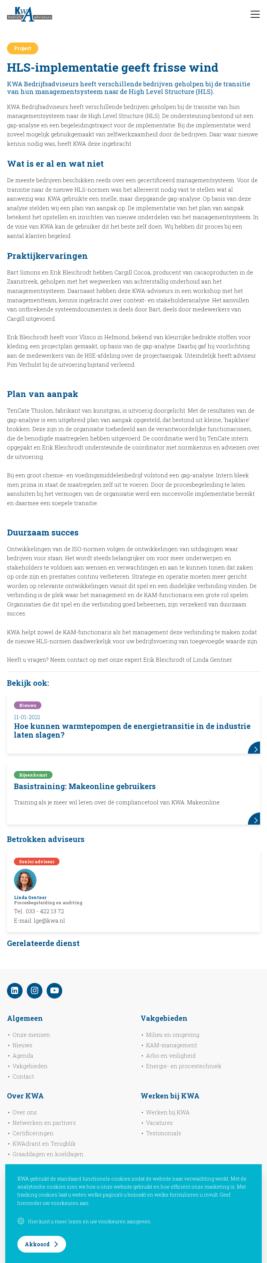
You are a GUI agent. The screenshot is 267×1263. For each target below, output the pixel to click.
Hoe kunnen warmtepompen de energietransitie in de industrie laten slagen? (132, 730)
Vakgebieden (30, 1066)
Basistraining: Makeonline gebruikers (85, 786)
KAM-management (171, 1045)
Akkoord (37, 1244)
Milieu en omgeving (172, 1034)
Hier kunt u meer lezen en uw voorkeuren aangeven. (90, 1221)
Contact (23, 1076)
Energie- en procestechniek (183, 1066)
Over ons (25, 1112)
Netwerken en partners (44, 1122)
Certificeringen (33, 1133)
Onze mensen (31, 1034)
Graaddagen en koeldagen (48, 1154)
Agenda (23, 1055)
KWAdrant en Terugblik (44, 1143)
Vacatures (159, 1122)
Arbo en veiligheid (171, 1055)
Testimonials (163, 1133)
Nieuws (22, 1045)
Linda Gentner (30, 897)
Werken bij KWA (168, 1112)
